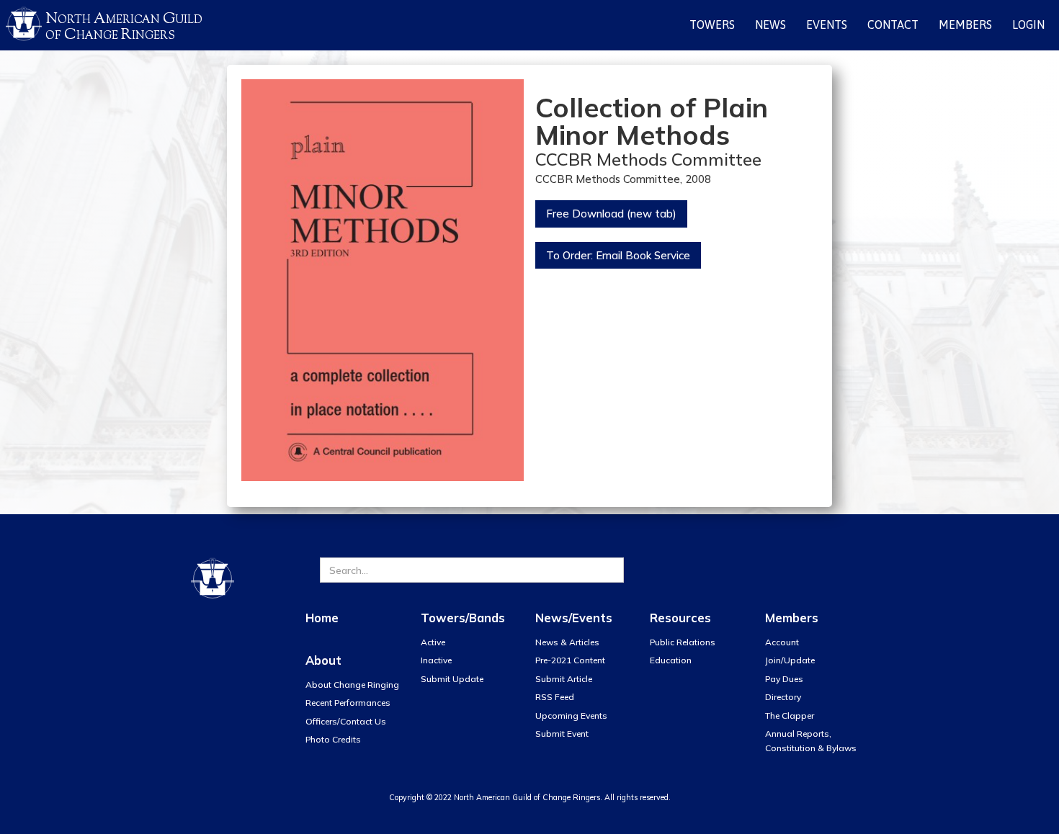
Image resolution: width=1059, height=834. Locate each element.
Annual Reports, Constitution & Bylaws (811, 740)
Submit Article (563, 678)
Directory (783, 696)
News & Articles (567, 642)
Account (782, 642)
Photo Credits (333, 739)
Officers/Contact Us (345, 721)
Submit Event (562, 733)
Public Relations (682, 642)
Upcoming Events (571, 715)
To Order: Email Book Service (618, 255)
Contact (893, 24)
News (770, 24)
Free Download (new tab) (611, 213)
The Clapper (789, 715)
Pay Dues (784, 678)
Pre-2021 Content (570, 660)
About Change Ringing (352, 684)
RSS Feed (554, 696)
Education (671, 660)
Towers (712, 24)
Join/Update (790, 660)
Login (1028, 24)
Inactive (436, 660)
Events (826, 24)
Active (433, 642)
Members (965, 24)
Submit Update (452, 678)
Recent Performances (347, 702)
